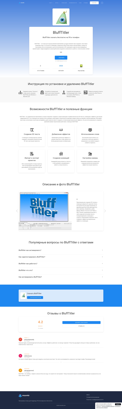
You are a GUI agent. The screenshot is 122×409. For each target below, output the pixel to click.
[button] (102, 3)
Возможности (73, 2)
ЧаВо (80, 2)
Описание (64, 2)
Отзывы (86, 2)
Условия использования (92, 397)
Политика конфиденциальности (94, 399)
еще (61, 52)
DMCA (88, 395)
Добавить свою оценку (81, 322)
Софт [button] (50, 2)
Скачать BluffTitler (35, 297)
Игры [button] (56, 2)
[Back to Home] (21, 3)
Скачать (94, 2)
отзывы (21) (81, 326)
